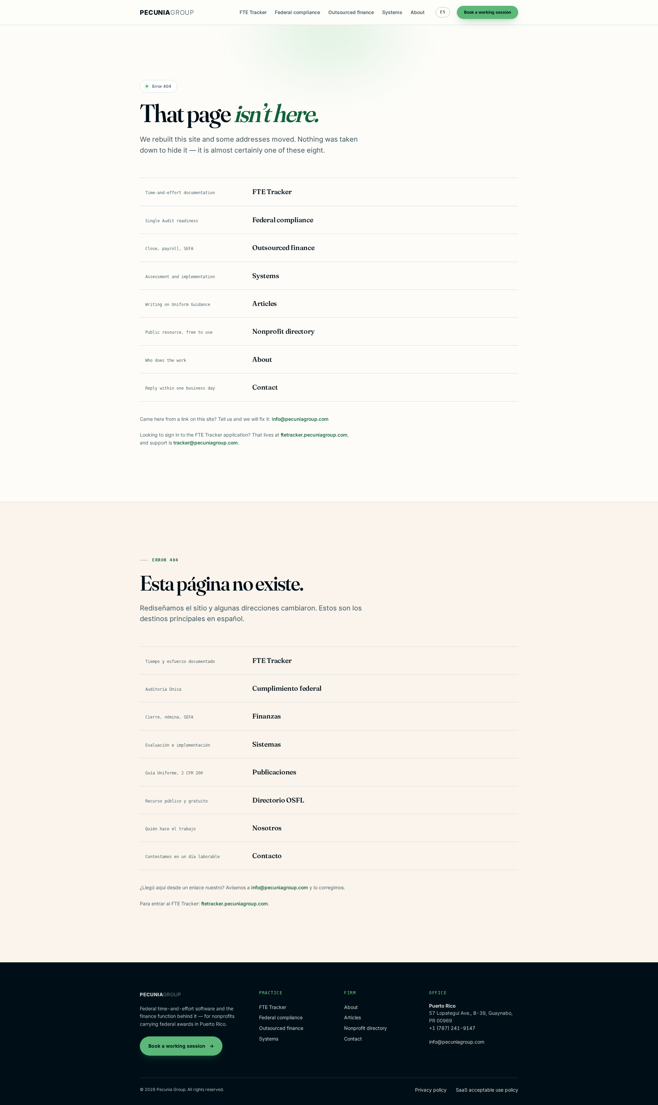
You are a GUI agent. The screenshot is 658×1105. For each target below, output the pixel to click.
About (418, 12)
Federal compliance (297, 12)
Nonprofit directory (365, 1028)
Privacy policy (431, 1090)
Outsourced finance (351, 12)
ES (443, 12)
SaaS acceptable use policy (487, 1090)
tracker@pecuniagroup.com (205, 442)
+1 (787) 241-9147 (452, 1028)
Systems (392, 12)
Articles (352, 1017)
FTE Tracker (253, 12)
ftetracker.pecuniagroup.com (314, 435)
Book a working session (487, 12)
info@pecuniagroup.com (300, 419)
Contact (353, 1039)
